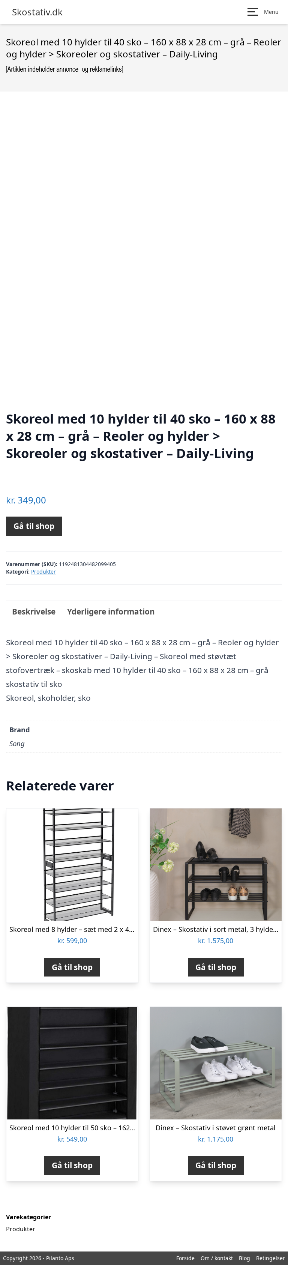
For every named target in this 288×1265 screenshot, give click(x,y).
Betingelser (270, 1258)
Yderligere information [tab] (111, 611)
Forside (185, 1258)
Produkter (43, 571)
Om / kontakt (217, 1258)
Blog (244, 1258)
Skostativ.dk (37, 12)
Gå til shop (34, 526)
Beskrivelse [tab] (34, 611)
